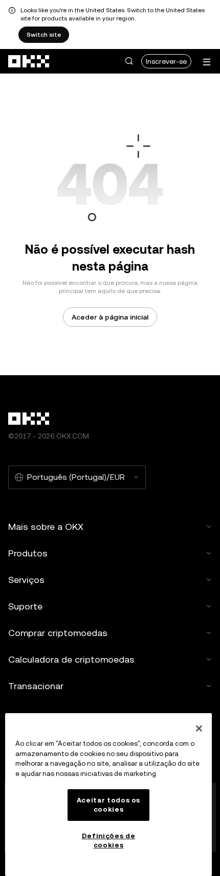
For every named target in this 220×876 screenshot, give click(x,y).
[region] (108, 794)
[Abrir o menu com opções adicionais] (207, 62)
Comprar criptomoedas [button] (57, 632)
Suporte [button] (25, 606)
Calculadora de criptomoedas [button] (71, 659)
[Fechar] (199, 728)
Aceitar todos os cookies (109, 804)
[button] (129, 61)
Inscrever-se (166, 61)
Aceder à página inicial (110, 317)
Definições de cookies (109, 840)
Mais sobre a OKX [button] (45, 526)
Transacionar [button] (35, 685)
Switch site (44, 34)
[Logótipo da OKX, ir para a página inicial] (29, 61)
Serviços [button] (26, 579)
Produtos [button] (28, 553)
